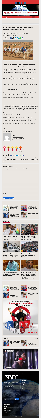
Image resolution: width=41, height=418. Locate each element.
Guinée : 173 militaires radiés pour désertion (24, 215)
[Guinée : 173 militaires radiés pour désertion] (11, 229)
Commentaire (6, 169)
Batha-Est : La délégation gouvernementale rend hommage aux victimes (6, 208)
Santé (23, 384)
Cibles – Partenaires (30, 1)
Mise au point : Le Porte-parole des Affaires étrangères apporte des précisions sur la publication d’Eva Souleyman (28, 275)
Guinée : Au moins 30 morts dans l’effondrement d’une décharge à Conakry (28, 255)
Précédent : (9, 159)
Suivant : (29, 159)
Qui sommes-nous (13, 1)
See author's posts (18, 138)
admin (5, 32)
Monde (23, 391)
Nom (4, 184)
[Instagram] (25, 3)
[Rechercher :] (9, 399)
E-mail (4, 189)
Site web (4, 193)
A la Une (23, 376)
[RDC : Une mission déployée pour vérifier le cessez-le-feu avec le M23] (29, 229)
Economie (23, 382)
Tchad (23, 373)
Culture (23, 388)
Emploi (23, 386)
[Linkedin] (19, 3)
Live (36, 17)
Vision (23, 1)
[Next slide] (37, 338)
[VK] (21, 3)
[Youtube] (23, 3)
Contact (36, 1)
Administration (24, 393)
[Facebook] (16, 3)
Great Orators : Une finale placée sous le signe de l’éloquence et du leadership (24, 208)
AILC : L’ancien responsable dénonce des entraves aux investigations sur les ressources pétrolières (11, 274)
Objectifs (20, 1)
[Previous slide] (36, 338)
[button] (6, 17)
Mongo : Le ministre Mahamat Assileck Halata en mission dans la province (6, 215)
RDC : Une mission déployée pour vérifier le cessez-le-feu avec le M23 (28, 237)
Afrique (23, 378)
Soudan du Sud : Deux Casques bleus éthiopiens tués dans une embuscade (10, 254)
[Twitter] (18, 3)
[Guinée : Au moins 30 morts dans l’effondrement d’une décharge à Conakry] (29, 246)
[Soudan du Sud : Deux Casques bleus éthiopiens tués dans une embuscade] (11, 246)
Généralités (24, 380)
